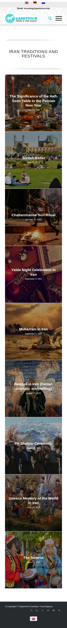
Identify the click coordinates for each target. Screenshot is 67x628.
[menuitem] (48, 18)
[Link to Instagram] (31, 610)
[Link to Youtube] (53, 610)
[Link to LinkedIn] (37, 610)
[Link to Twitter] (48, 610)
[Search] (48, 18)
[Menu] (57, 18)
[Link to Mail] (59, 610)
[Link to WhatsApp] (42, 610)
